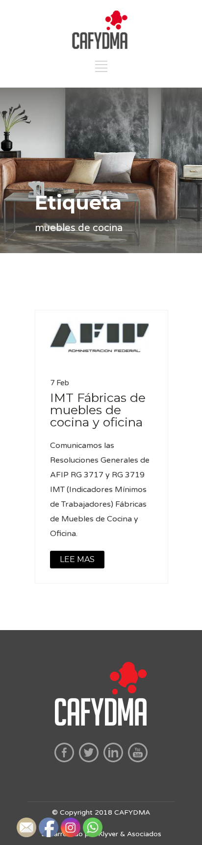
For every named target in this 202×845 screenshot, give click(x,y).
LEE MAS (77, 559)
